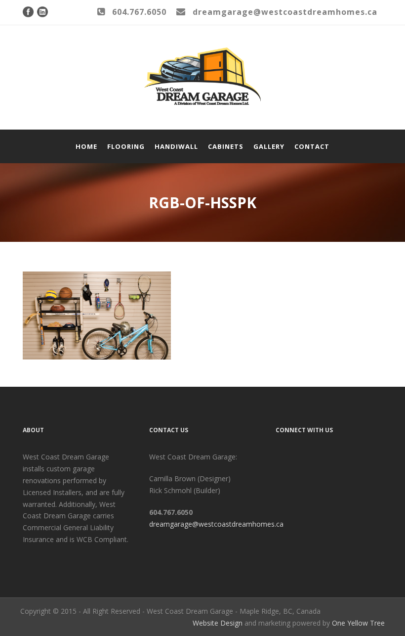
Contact (311, 146)
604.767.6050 (139, 11)
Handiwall (176, 146)
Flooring (126, 146)
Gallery (268, 146)
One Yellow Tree (358, 623)
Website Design (218, 623)
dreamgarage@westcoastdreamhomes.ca (216, 524)
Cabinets (225, 146)
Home (86, 146)
